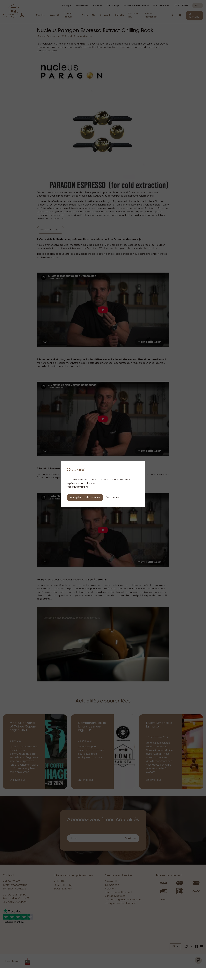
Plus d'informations (77, 487)
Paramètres (112, 497)
